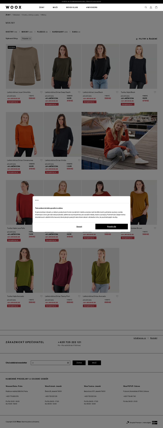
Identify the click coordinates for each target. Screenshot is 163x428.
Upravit (79, 227)
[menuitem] (42, 7)
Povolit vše (111, 227)
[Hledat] (146, 7)
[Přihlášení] (151, 7)
